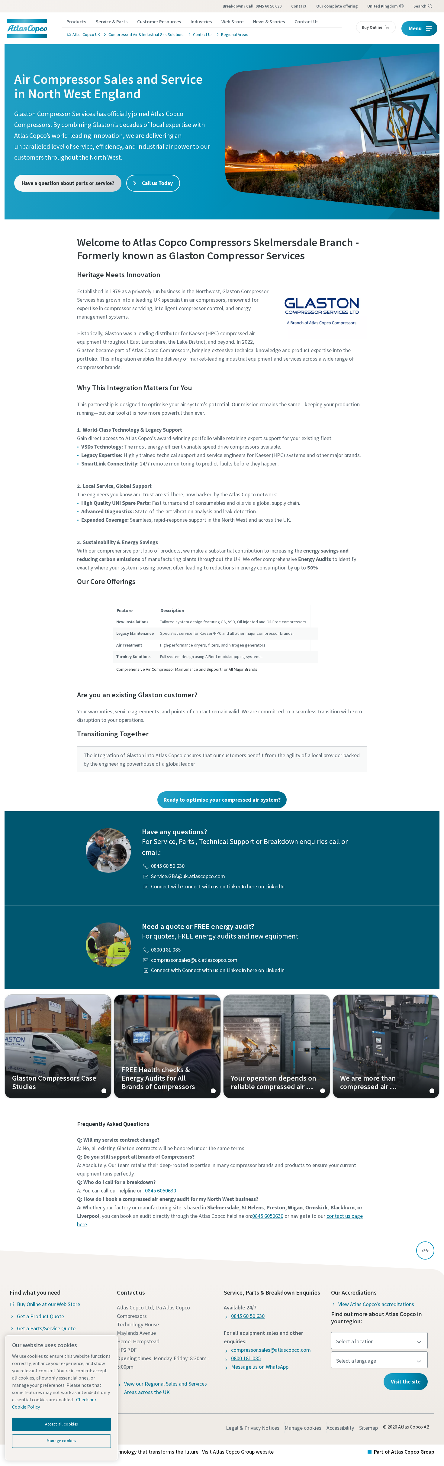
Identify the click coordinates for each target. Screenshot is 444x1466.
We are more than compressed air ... (386, 1046)
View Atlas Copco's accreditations (376, 1304)
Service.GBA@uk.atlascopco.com (188, 876)
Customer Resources (159, 21)
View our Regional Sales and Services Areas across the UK (165, 1388)
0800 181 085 (166, 949)
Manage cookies (303, 1427)
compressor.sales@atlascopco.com (271, 1349)
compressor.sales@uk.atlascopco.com (194, 959)
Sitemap (368, 1427)
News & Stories (269, 21)
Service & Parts (111, 21)
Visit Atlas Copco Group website (238, 1451)
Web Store (232, 21)
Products (76, 21)
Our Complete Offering (337, 6)
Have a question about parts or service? (67, 183)
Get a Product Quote (40, 1316)
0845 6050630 (160, 1190)
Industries (201, 21)
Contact (299, 6)
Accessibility (340, 1427)
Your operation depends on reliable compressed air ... (277, 1046)
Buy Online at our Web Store (48, 1304)
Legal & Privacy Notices (252, 1427)
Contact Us (306, 21)
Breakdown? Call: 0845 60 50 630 (252, 6)
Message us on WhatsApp (259, 1366)
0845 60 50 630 (168, 865)
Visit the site (405, 1381)
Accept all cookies (61, 1424)
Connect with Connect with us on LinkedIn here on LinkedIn (218, 886)
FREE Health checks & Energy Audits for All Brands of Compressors (167, 1046)
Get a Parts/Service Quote (46, 1328)
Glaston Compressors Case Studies (58, 1046)
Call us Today (157, 183)
